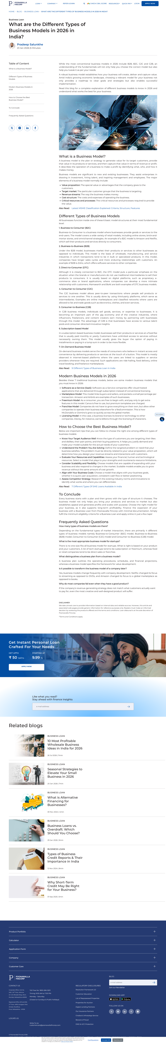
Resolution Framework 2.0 (86, 990)
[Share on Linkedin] (27, 128)
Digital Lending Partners (85, 1007)
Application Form (17, 949)
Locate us (14, 1018)
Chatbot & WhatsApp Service (87, 1016)
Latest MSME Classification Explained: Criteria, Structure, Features (106, 208)
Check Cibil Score (98, 3)
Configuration (93, 1040)
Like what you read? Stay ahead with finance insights (52, 698)
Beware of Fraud (82, 1020)
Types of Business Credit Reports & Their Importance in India (65, 857)
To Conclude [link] (14, 108)
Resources (114, 4)
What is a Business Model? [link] (20, 69)
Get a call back (159, 414)
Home (11, 12)
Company (51, 4)
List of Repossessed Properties (87, 998)
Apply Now (150, 3)
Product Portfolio (17, 932)
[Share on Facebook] (35, 128)
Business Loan (31, 12)
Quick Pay (126, 4)
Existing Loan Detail (157, 1035)
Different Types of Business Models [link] (20, 78)
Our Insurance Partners (85, 1011)
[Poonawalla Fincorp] (114, 999)
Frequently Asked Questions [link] (21, 116)
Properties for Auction (84, 1003)
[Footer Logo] (19, 977)
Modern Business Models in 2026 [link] (21, 88)
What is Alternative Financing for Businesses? (62, 801)
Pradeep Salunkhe (30, 44)
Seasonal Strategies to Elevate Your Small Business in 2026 (64, 772)
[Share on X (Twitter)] (12, 128)
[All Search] (84, 3)
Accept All (106, 1040)
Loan (37, 4)
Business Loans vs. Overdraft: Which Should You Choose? (63, 829)
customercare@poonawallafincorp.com (45, 1025)
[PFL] (17, 3)
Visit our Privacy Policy (67, 1041)
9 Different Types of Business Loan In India (93, 368)
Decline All (118, 1040)
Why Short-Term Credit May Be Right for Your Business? (63, 886)
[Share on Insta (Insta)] (20, 128)
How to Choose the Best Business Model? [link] (19, 98)
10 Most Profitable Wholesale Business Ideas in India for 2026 (64, 744)
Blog (19, 12)
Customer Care (16, 966)
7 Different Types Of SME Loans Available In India (97, 486)
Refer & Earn (69, 3)
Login (136, 3)
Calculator (14, 940)
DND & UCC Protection (84, 1024)
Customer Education (84, 994)
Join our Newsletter (117, 987)
